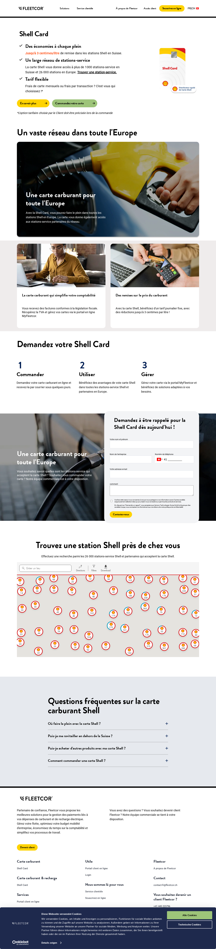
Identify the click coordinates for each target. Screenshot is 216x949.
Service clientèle (94, 891)
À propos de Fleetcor (126, 8)
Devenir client (27, 847)
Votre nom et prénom (119, 439)
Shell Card (22, 868)
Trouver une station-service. (97, 72)
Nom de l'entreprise (118, 454)
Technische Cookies (189, 924)
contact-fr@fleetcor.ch (165, 885)
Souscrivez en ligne (171, 8)
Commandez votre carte (69, 103)
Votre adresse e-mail (118, 469)
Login (88, 875)
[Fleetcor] (31, 8)
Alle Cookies (189, 915)
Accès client (150, 8)
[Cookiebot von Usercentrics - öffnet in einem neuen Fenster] (20, 942)
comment (114, 484)
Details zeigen (49, 942)
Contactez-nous (121, 514)
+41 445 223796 (162, 906)
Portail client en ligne (28, 901)
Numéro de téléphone (164, 454)
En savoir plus (28, 103)
